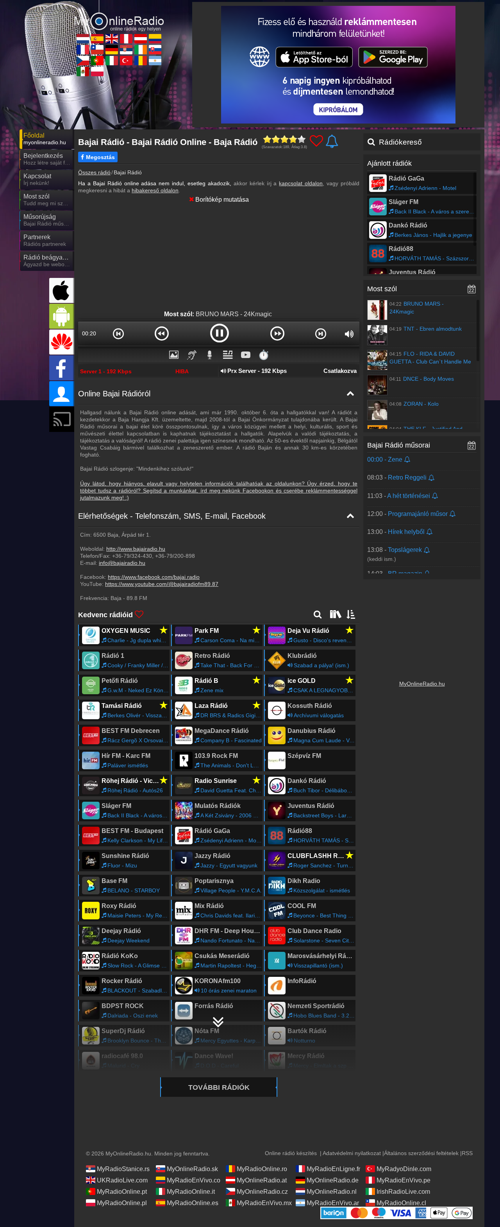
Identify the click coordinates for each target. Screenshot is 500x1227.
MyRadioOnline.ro (262, 1169)
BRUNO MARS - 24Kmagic (234, 314)
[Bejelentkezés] (61, 393)
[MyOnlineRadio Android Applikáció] (61, 316)
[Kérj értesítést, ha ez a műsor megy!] (407, 460)
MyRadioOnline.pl (122, 1203)
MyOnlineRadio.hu (422, 684)
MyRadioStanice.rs (123, 1169)
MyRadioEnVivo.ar (333, 1203)
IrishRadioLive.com (403, 1191)
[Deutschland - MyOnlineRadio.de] (111, 49)
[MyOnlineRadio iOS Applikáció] (61, 290)
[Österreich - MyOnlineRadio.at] (140, 38)
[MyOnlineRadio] (119, 15)
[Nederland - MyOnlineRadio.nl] (83, 38)
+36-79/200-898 (175, 556)
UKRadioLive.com (122, 1180)
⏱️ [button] (264, 354)
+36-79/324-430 (132, 556)
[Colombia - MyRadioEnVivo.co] (155, 38)
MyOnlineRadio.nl (332, 1191)
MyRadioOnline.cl (401, 1203)
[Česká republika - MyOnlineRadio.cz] (83, 60)
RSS (467, 1153)
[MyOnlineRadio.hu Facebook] (61, 367)
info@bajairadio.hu (122, 563)
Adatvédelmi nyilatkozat (352, 1153)
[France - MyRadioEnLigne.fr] (83, 49)
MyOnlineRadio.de (333, 1180)
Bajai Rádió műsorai (398, 445)
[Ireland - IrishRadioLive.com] (140, 49)
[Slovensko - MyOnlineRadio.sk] (155, 49)
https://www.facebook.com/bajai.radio (154, 577)
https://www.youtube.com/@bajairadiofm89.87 (161, 584)
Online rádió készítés (291, 1153)
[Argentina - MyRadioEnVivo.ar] (155, 60)
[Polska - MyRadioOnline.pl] (97, 71)
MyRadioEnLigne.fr (333, 1169)
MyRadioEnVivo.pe (403, 1180)
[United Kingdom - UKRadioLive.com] (111, 38)
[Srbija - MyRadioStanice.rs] (126, 49)
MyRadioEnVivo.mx (264, 1203)
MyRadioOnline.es (192, 1203)
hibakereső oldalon (155, 190)
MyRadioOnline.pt (122, 1191)
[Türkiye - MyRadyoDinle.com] (126, 60)
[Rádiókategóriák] (335, 614)
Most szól (382, 289)
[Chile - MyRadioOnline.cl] (97, 49)
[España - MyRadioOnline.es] (97, 38)
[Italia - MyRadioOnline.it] (111, 60)
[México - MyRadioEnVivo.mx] (83, 71)
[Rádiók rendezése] (351, 614)
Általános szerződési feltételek (421, 1153)
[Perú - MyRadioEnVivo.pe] (126, 38)
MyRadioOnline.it (191, 1191)
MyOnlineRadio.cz (262, 1191)
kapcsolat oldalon (301, 183)
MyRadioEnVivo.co (193, 1180)
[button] (118, 333)
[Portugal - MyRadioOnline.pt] (97, 60)
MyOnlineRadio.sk (192, 1169)
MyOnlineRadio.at (262, 1180)
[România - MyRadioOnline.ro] (140, 60)
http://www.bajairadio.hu (135, 549)
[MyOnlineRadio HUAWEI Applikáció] (61, 342)
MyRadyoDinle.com (404, 1169)
